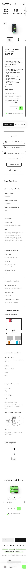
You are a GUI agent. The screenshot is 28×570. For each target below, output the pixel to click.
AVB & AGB (18, 551)
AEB (22, 551)
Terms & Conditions (21, 549)
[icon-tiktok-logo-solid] (23, 545)
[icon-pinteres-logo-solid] (17, 545)
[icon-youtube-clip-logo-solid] (11, 545)
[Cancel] (14, 3)
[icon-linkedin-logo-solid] (20, 545)
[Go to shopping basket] (19, 3)
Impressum (5, 549)
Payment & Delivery (9, 551)
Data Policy (12, 549)
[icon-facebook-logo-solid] (4, 545)
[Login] (24, 3)
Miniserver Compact (13, 498)
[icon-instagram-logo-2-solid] (14, 545)
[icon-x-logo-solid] (7, 545)
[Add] (19, 508)
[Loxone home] (6, 4)
